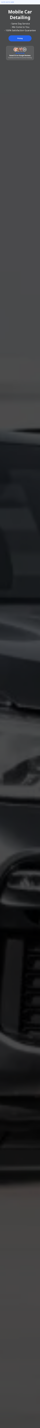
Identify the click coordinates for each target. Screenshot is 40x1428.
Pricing (20, 38)
